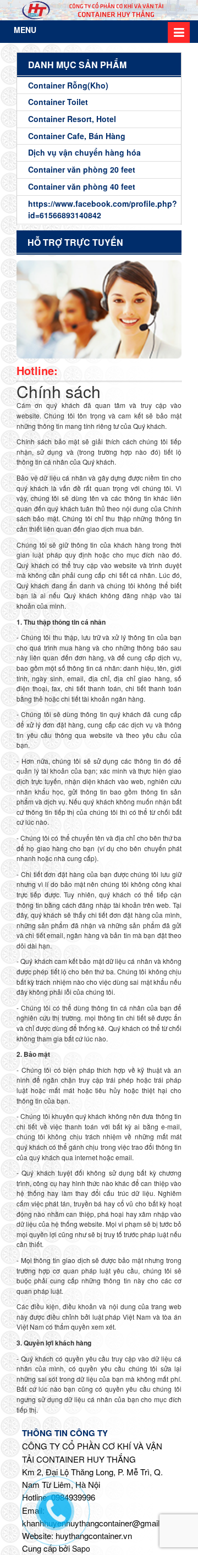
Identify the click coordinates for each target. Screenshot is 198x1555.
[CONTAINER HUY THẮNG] (99, 10)
